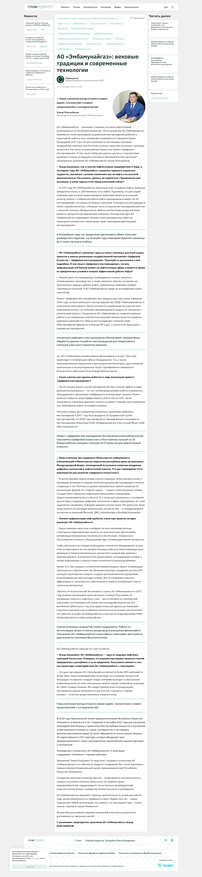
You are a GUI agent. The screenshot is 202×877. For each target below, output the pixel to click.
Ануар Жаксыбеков (115, 44)
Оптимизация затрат (102, 38)
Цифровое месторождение (70, 44)
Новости (65, 7)
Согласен (29, 867)
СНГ (42, 30)
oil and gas (120, 38)
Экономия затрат (94, 44)
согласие (35, 858)
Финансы (31, 46)
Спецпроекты (90, 7)
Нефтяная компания (103, 33)
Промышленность (83, 49)
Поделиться (138, 18)
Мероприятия (131, 7)
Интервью (106, 7)
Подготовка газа (98, 23)
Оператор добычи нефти (82, 28)
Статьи (76, 7)
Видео (118, 7)
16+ (166, 7)
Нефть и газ (63, 23)
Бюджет (43, 46)
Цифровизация (80, 23)
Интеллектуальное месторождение (74, 33)
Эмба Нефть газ (117, 23)
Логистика (32, 30)
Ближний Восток (34, 63)
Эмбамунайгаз (64, 49)
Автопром (31, 94)
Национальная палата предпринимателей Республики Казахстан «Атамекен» (87, 18)
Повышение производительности (73, 38)
